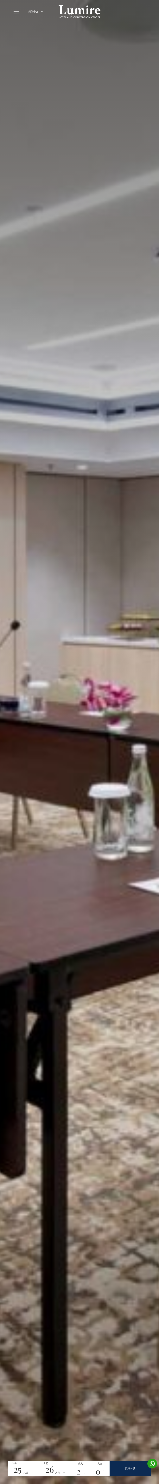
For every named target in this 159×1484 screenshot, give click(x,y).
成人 (80, 1463)
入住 (14, 1463)
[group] (79, 742)
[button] (17, 12)
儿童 (100, 1463)
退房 (45, 1463)
